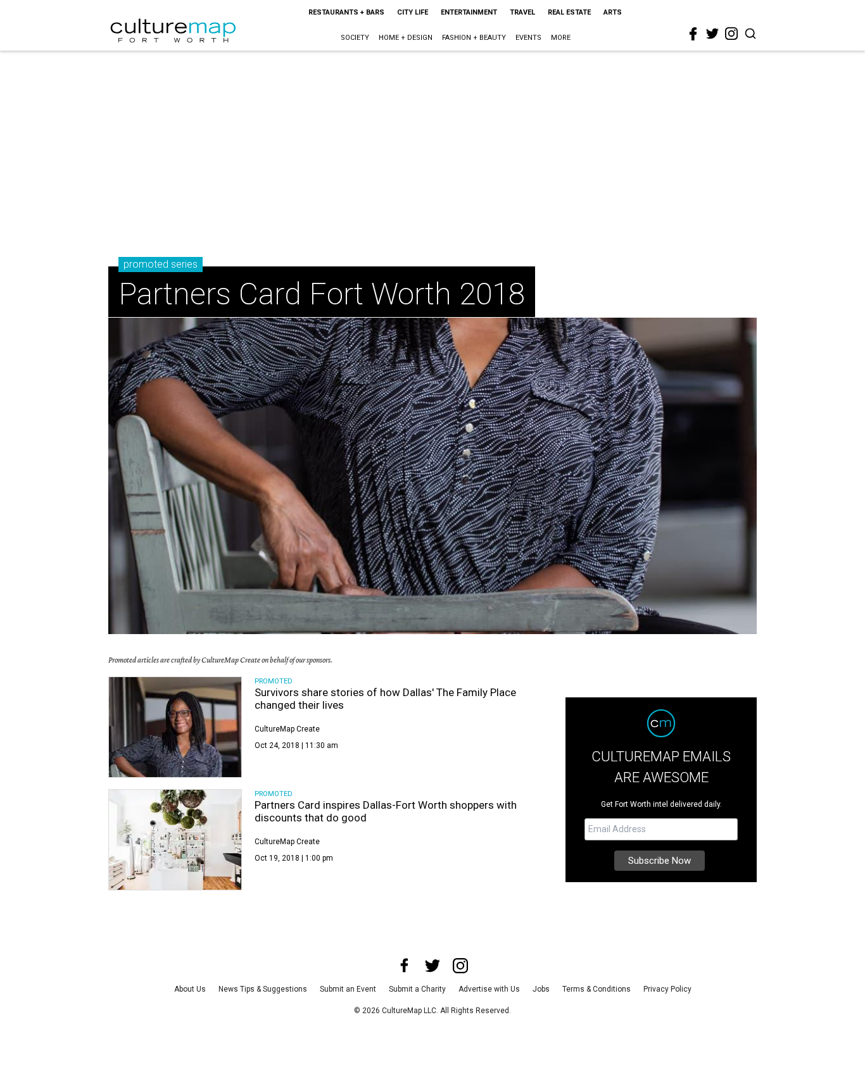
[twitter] (712, 33)
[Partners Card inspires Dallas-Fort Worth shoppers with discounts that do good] (175, 839)
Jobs (541, 989)
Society (355, 38)
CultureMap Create (287, 729)
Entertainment (469, 12)
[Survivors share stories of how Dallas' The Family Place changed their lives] (175, 727)
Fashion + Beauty (474, 38)
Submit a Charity (417, 989)
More (561, 38)
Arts (612, 12)
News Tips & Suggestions (262, 989)
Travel (522, 12)
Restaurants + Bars (346, 12)
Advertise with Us (489, 989)
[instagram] (731, 33)
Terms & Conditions (596, 989)
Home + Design (405, 38)
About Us (190, 989)
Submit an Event (348, 989)
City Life (412, 12)
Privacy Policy (667, 989)
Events (528, 38)
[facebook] (693, 34)
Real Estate (569, 12)
